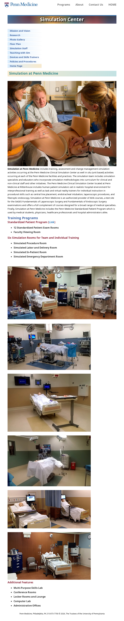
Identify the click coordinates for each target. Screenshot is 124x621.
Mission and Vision (20, 30)
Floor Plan (15, 43)
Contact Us (96, 4)
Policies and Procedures (23, 61)
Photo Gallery (17, 39)
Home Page (16, 65)
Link (51, 222)
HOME (112, 4)
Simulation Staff (18, 48)
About (79, 4)
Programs (63, 4)
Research (15, 35)
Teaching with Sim (20, 52)
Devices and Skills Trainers (24, 57)
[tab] (25, 31)
